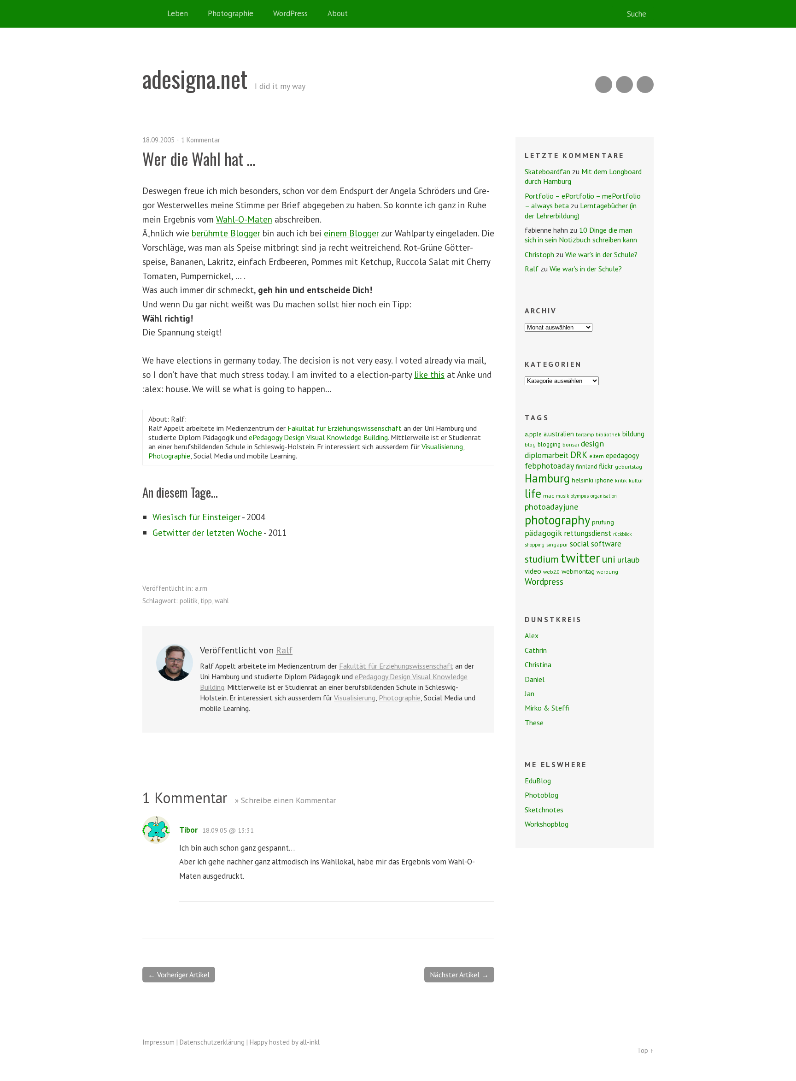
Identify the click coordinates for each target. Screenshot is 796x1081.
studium (542, 558)
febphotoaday (549, 465)
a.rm (201, 588)
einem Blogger (351, 233)
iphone (604, 480)
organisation (604, 496)
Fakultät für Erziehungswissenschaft (344, 428)
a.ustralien (559, 433)
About (338, 13)
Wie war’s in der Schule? (601, 254)
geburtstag (628, 466)
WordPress (290, 13)
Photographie (230, 13)
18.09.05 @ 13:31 (228, 830)
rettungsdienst (587, 533)
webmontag (578, 571)
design (592, 443)
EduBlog (538, 780)
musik (562, 496)
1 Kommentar (200, 139)
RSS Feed (603, 84)
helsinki (582, 480)
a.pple (533, 434)
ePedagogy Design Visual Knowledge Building (318, 437)
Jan (529, 693)
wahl (222, 600)
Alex (531, 635)
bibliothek (608, 434)
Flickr (624, 84)
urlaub (628, 559)
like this (429, 374)
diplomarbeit (546, 455)
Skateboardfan (547, 171)
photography (557, 520)
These (534, 722)
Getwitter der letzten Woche (207, 532)
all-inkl (310, 1042)
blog (530, 444)
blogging (549, 444)
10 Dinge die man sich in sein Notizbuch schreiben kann (581, 234)
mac (548, 495)
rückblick (622, 534)
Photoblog (541, 794)
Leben (177, 13)
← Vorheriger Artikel (179, 974)
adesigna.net (194, 78)
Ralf (284, 650)
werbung (607, 571)
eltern (596, 455)
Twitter (645, 84)
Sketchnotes (544, 809)
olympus (580, 496)
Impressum (158, 1042)
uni (608, 558)
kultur (636, 480)
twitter (580, 557)
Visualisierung (442, 446)
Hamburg (547, 478)
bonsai (570, 444)
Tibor (188, 830)
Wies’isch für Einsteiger (196, 517)
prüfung (603, 522)
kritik (621, 480)
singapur (557, 544)
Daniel (534, 679)
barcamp (585, 434)
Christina (538, 664)
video (533, 571)
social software (595, 543)
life (533, 493)
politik (189, 600)
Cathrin (536, 650)
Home (151, 14)
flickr (606, 465)
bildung (633, 433)
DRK (578, 454)
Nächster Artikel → (459, 974)
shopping (534, 544)
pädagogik (543, 533)
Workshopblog (546, 823)
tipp (206, 600)
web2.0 (551, 571)
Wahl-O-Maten (244, 219)
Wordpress (544, 581)
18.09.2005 (158, 139)
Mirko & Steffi (547, 707)
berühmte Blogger (226, 233)
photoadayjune (551, 506)
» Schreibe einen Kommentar (285, 800)
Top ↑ (645, 1050)
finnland (586, 466)
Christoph (539, 254)
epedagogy (622, 455)
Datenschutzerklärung (212, 1042)
